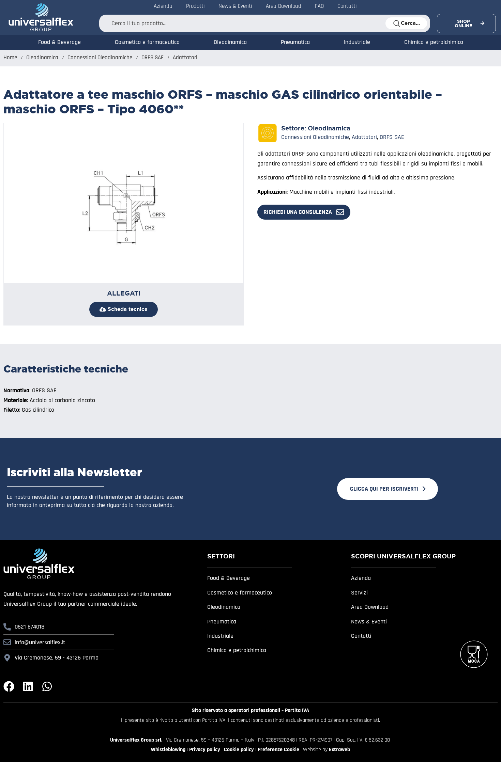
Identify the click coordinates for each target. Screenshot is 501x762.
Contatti (361, 636)
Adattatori (185, 57)
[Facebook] (8, 686)
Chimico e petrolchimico (433, 42)
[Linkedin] (27, 686)
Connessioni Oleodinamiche (99, 57)
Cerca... (410, 23)
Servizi (359, 593)
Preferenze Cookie (278, 749)
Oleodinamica (230, 42)
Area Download (370, 607)
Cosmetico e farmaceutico (147, 42)
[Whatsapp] (47, 686)
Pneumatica (295, 42)
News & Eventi (369, 621)
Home (10, 57)
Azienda (361, 578)
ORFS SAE (152, 57)
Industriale (357, 42)
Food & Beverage (59, 42)
